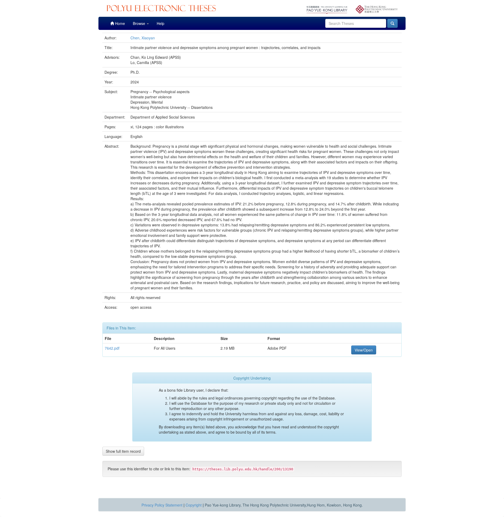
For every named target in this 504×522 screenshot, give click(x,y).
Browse (139, 23)
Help (160, 23)
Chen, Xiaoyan (142, 37)
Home (119, 23)
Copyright (194, 505)
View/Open (364, 350)
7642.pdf (112, 348)
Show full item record (123, 451)
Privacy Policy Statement (161, 505)
